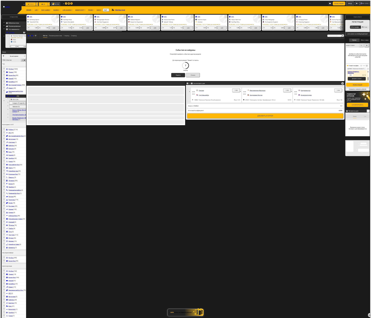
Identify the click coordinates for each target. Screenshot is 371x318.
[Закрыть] (368, 172)
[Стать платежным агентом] (330, 3)
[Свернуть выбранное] (22, 60)
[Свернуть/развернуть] (368, 143)
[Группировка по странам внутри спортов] (24, 60)
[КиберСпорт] (32, 36)
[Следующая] (192, 86)
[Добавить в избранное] (58, 16)
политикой (349, 57)
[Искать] (342, 35)
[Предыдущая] (24, 32)
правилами (364, 56)
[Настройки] (357, 3)
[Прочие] (335, 43)
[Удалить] (342, 86)
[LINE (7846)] (28, 36)
